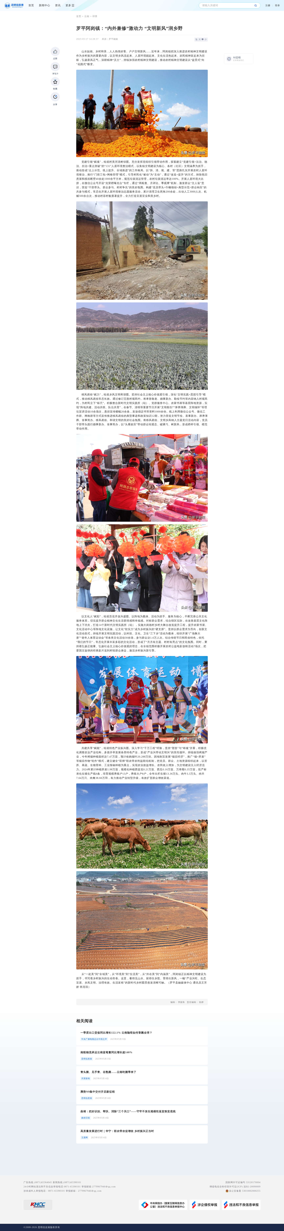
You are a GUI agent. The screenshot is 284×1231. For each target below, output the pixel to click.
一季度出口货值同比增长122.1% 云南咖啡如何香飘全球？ (116, 1032)
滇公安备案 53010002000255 (244, 1191)
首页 (31, 5)
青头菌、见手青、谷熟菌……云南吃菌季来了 (108, 1072)
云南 (86, 16)
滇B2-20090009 (252, 1186)
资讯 (58, 5)
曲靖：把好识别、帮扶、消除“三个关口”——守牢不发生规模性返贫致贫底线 (128, 1111)
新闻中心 (44, 5)
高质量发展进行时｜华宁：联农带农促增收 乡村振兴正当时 (117, 1131)
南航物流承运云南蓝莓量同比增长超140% (106, 1052)
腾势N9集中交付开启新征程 (98, 1091)
